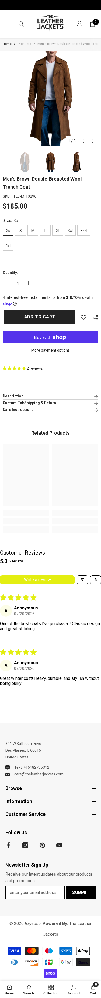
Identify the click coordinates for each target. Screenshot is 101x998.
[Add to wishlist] (83, 317)
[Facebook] (8, 845)
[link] (26, 521)
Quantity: (10, 273)
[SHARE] (94, 317)
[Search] (21, 24)
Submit (81, 892)
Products (24, 44)
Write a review (37, 579)
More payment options (50, 350)
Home (7, 44)
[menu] (6, 24)
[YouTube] (59, 845)
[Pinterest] (42, 845)
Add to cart (38, 316)
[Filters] (82, 579)
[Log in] (80, 24)
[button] (83, 141)
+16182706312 (36, 767)
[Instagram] (25, 845)
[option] (50, 98)
